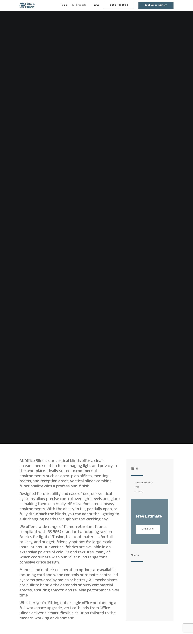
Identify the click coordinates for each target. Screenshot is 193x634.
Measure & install (144, 483)
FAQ (137, 487)
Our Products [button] (78, 5)
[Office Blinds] (27, 5)
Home (64, 5)
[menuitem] (65, 5)
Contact (139, 492)
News (96, 5)
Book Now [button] (148, 529)
